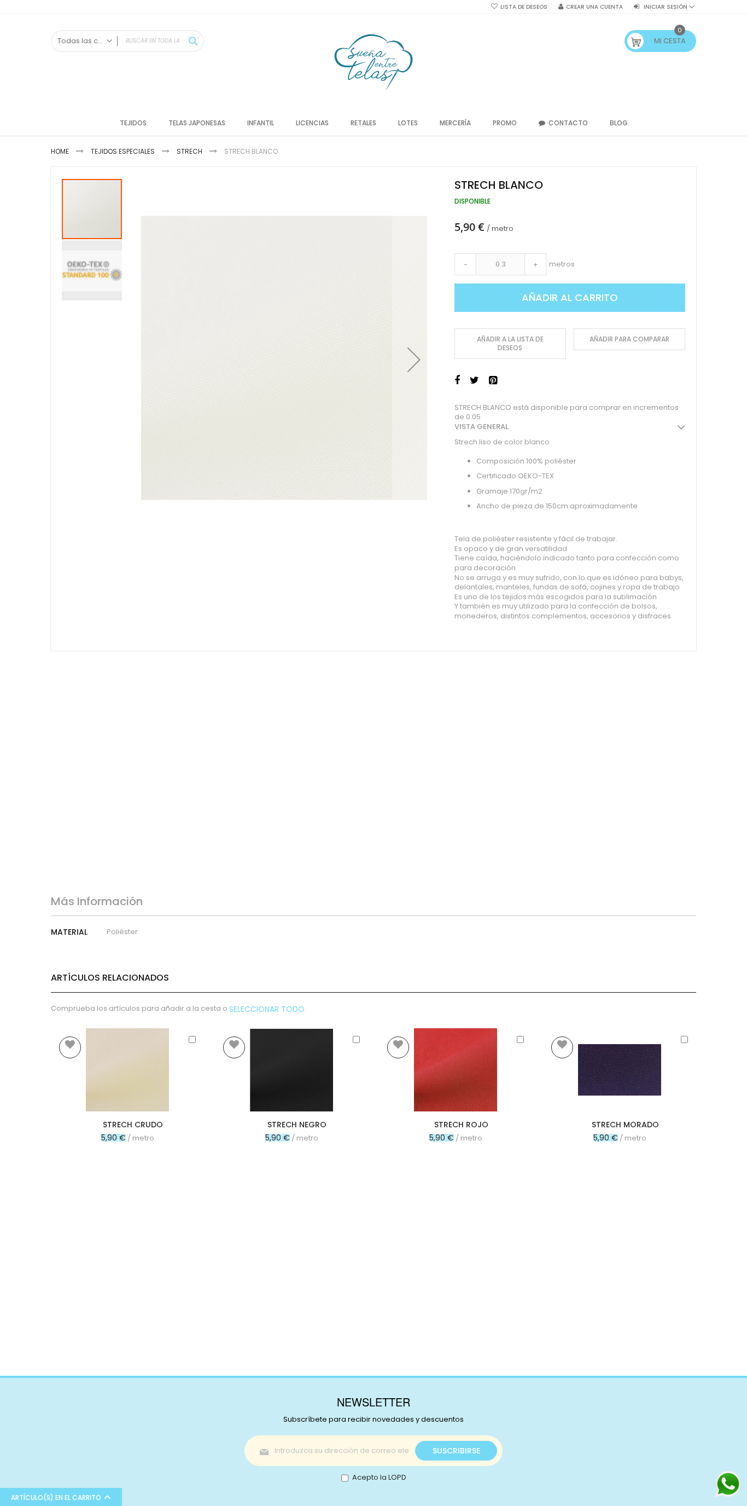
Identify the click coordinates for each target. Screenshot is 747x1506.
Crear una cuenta (594, 7)
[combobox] (127, 41)
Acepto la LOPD (379, 1477)
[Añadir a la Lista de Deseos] (70, 1047)
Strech (189, 151)
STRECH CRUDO (133, 1124)
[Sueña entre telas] (373, 62)
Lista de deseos (523, 7)
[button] (414, 359)
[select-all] (267, 1009)
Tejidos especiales (123, 151)
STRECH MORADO (625, 1124)
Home (60, 151)
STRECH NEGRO (296, 1124)
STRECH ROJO (461, 1124)
